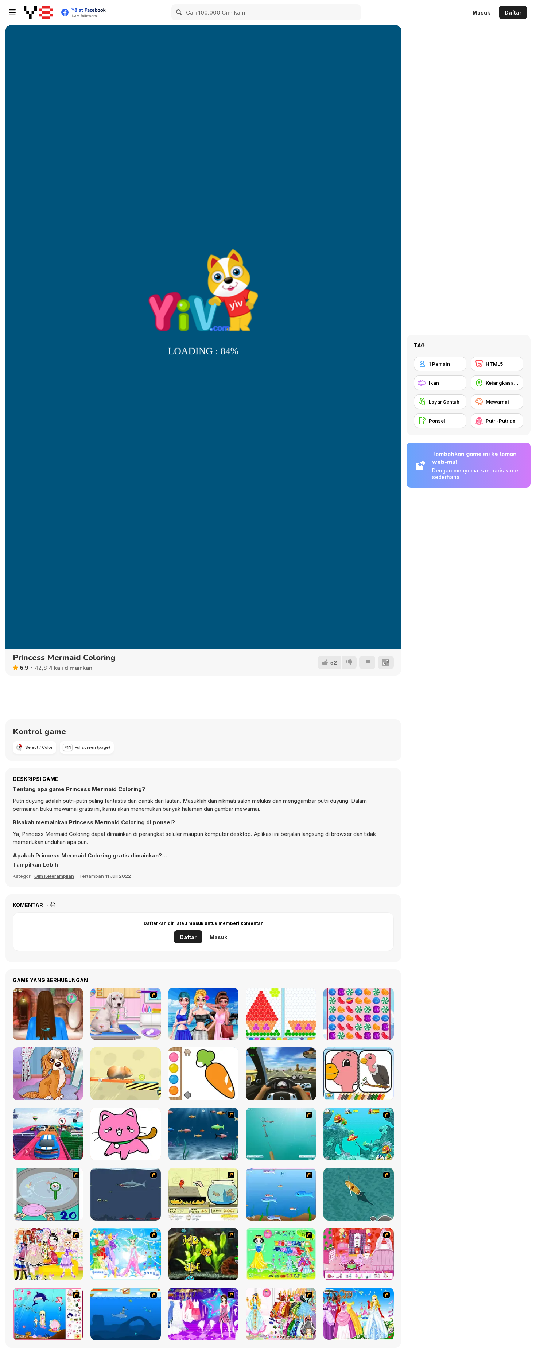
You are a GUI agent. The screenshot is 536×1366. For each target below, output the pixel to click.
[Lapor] (367, 662)
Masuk (481, 12)
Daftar (513, 12)
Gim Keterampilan (54, 876)
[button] (35, 865)
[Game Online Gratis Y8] (38, 12)
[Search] (179, 12)
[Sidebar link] (12, 12)
